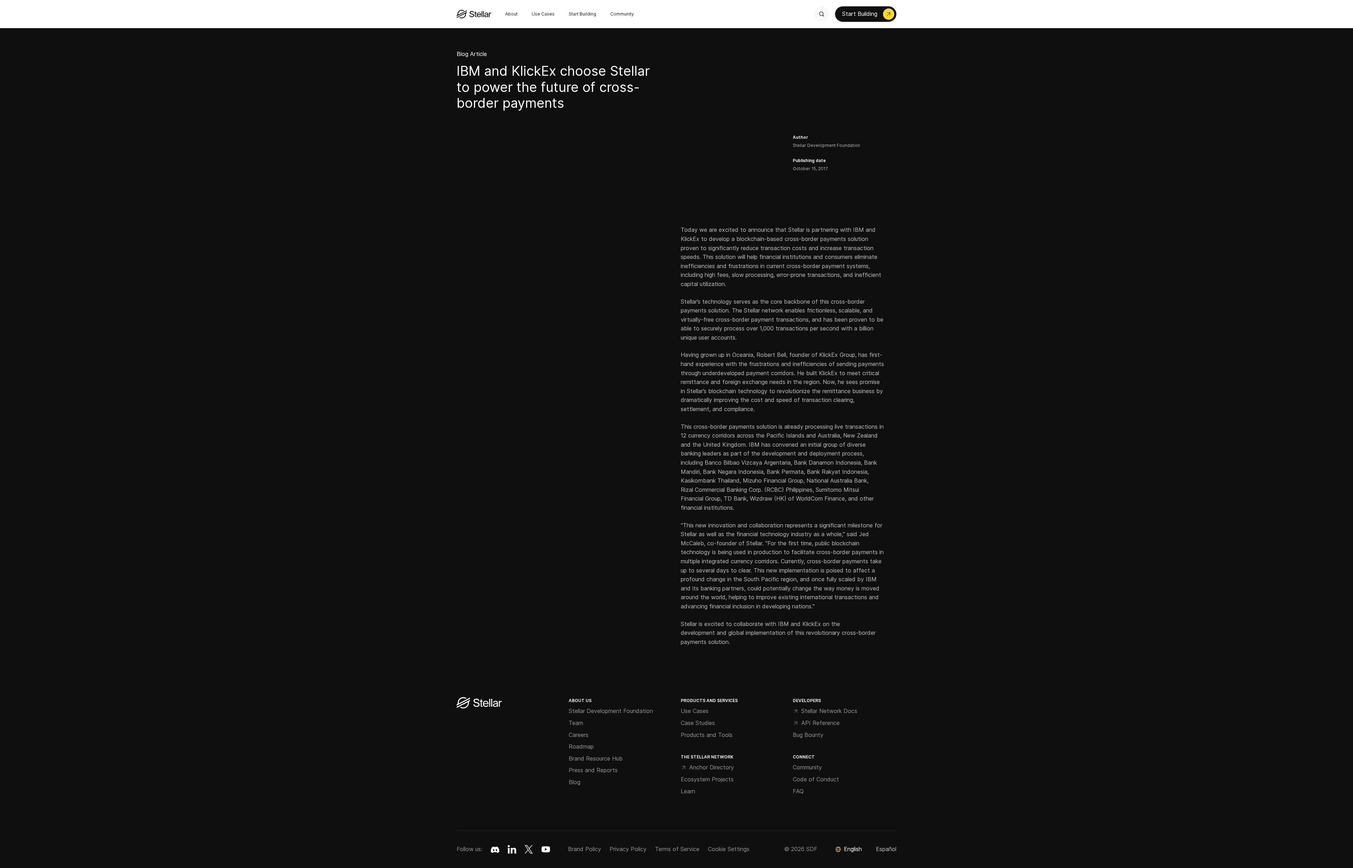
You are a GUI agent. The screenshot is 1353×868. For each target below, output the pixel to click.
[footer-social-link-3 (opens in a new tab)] (546, 849)
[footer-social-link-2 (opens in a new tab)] (529, 849)
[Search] (821, 14)
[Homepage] (479, 703)
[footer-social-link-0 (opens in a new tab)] (495, 849)
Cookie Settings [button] (728, 848)
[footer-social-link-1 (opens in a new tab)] (512, 849)
